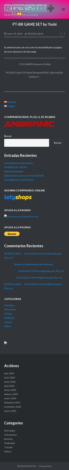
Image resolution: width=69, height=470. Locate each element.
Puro (49, 466)
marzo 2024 (10, 389)
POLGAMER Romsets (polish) (35, 64)
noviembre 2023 (12, 406)
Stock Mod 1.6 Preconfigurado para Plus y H (41, 271)
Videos (7, 326)
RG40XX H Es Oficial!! (15, 167)
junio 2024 (9, 377)
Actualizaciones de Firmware (19, 179)
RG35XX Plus (30, 466)
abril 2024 (9, 385)
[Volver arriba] (13, 9)
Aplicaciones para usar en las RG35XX (24, 175)
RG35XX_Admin (35, 33)
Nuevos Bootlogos (14, 171)
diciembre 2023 (12, 402)
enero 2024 (10, 398)
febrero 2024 (11, 394)
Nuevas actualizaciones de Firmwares (33, 264)
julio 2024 (9, 373)
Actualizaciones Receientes (18, 163)
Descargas (9, 305)
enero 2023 (10, 410)
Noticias (8, 313)
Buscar (8, 136)
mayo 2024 (10, 381)
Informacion (10, 309)
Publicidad (9, 318)
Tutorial (8, 322)
